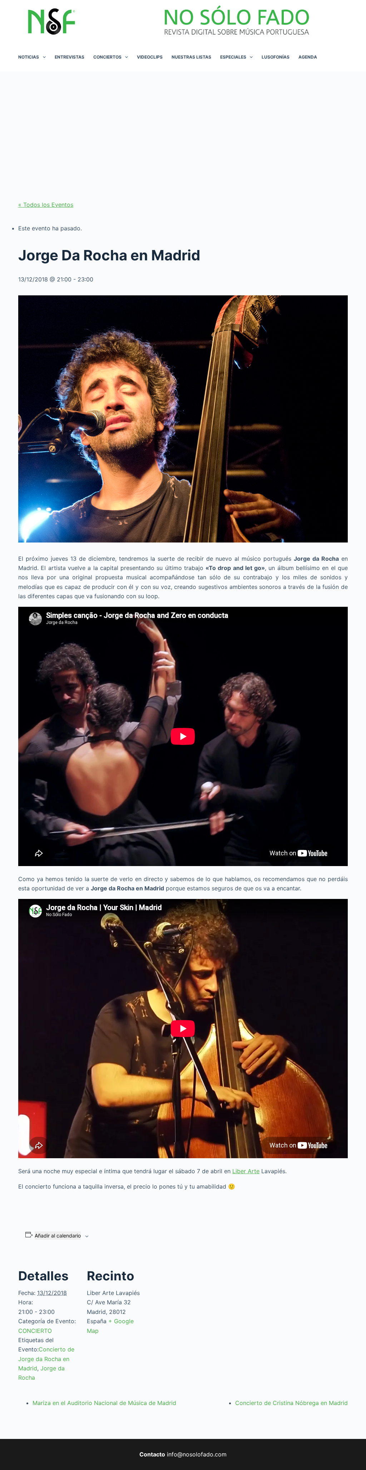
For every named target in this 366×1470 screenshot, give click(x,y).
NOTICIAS (28, 57)
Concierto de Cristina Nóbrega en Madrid (291, 1402)
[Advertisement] (183, 125)
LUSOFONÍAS (276, 57)
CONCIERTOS (107, 57)
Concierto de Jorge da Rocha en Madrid (46, 1359)
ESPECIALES (233, 57)
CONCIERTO (35, 1330)
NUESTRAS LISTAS (191, 57)
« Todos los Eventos (45, 204)
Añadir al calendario (58, 1235)
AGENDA (307, 57)
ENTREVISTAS (69, 57)
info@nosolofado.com (197, 1454)
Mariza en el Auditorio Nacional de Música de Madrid (104, 1402)
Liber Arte (245, 1171)
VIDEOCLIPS (150, 57)
